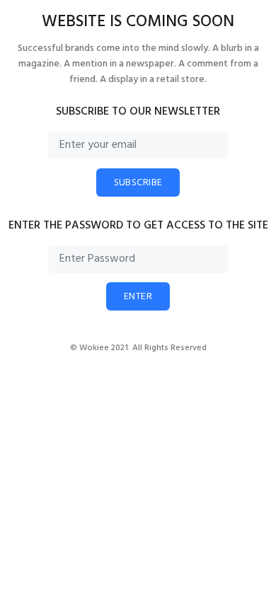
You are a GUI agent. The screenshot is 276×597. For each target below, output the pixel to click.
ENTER (138, 297)
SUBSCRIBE (138, 183)
